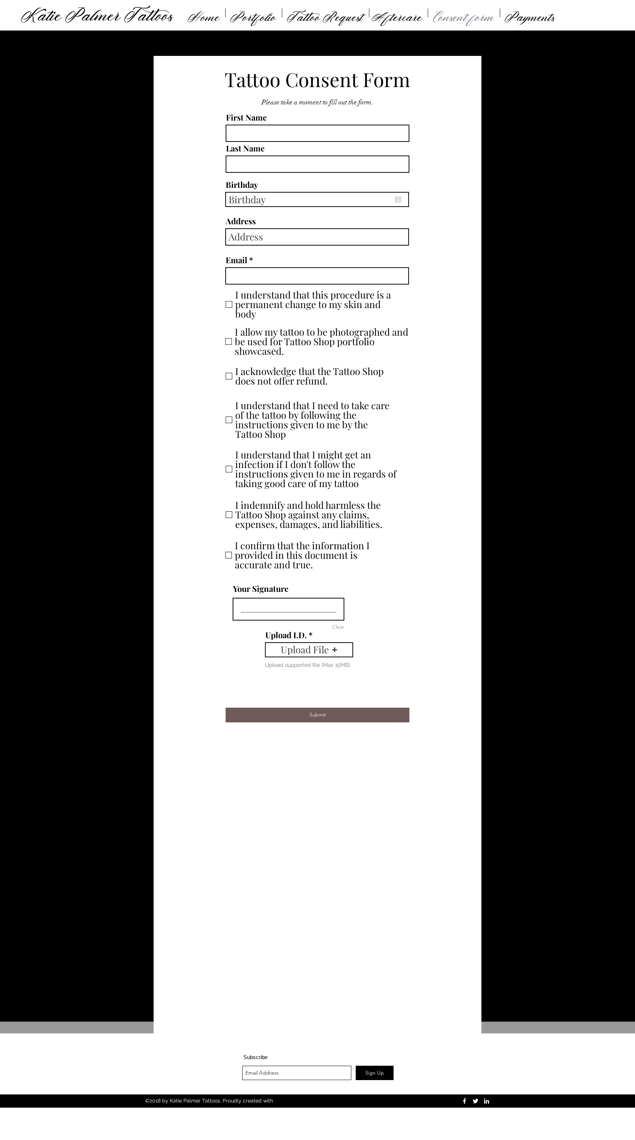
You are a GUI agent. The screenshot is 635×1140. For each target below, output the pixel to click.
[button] (309, 649)
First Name (246, 117)
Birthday (242, 185)
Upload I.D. (286, 635)
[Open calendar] (398, 200)
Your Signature (260, 588)
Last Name (245, 148)
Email (236, 260)
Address (241, 221)
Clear (338, 626)
